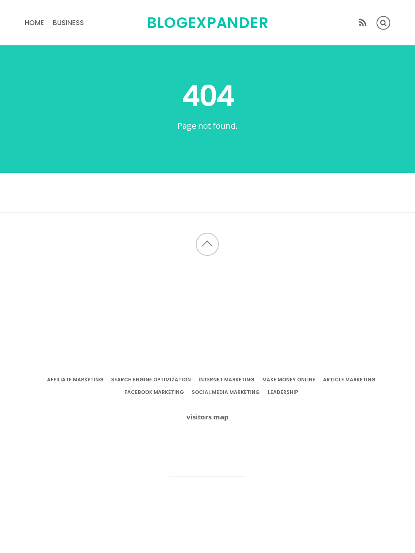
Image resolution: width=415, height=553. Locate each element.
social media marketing (226, 392)
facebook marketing (154, 392)
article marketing (349, 379)
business (68, 23)
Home (34, 23)
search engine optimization (151, 379)
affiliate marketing (75, 379)
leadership (283, 392)
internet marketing (227, 379)
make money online (288, 379)
